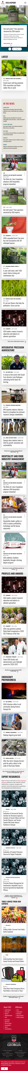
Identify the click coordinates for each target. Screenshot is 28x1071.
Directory (20, 1050)
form (9, 1065)
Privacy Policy (8, 1023)
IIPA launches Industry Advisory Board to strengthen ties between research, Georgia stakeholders (14, 412)
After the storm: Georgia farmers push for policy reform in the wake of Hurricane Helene (13, 763)
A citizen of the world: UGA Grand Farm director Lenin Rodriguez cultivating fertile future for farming (14, 378)
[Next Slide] (20, 49)
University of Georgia (14, 1041)
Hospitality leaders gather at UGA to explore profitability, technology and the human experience (12, 525)
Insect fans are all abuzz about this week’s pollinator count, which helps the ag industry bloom (13, 111)
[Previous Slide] (13, 49)
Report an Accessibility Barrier (7, 1056)
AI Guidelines (8, 1028)
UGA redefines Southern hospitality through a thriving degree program (12, 560)
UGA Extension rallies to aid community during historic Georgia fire (12, 706)
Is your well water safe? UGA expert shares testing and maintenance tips (12, 273)
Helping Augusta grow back (12, 735)
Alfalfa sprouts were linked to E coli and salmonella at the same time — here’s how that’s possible (14, 119)
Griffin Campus (20, 1017)
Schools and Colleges (7, 1050)
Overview (7, 1011)
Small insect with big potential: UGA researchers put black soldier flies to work (13, 85)
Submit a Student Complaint (20, 1056)
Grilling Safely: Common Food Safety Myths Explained (14, 930)
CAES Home (8, 1009)
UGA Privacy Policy (20, 1053)
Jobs (6, 1017)
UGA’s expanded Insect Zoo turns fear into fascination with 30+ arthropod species (13, 240)
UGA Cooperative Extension (19, 1011)
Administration (8, 1015)
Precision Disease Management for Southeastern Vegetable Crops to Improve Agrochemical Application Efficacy (13, 886)
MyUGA (7, 1052)
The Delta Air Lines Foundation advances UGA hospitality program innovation (13, 181)
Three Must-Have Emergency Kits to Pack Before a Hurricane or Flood (13, 989)
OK (4, 1068)
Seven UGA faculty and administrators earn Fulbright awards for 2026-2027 (12, 662)
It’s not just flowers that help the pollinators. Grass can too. (13, 304)
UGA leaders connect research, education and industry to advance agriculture (13, 333)
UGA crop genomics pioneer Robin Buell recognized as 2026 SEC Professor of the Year (13, 631)
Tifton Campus (20, 1015)
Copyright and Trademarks (7, 1053)
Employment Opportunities (20, 1052)
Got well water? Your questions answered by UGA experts (14, 30)
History (6, 1013)
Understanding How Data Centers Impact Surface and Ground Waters (13, 960)
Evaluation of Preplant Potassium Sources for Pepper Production (13, 853)
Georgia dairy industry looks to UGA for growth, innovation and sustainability (13, 442)
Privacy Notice (4, 1063)
